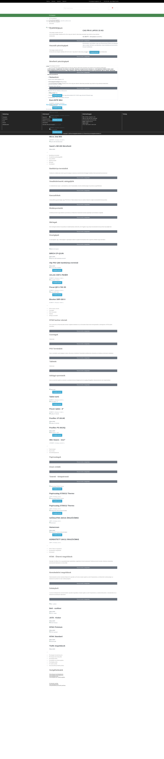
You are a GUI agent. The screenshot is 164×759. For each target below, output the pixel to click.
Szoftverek (51, 545)
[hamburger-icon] (118, 14)
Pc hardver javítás (53, 663)
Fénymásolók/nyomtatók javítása (56, 665)
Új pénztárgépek (56, 28)
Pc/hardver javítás (53, 683)
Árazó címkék (55, 467)
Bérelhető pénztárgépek (54, 21)
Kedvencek (53, 1)
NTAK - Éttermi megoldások (60, 557)
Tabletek (51, 313)
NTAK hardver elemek (54, 308)
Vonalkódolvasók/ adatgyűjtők (61, 181)
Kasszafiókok (52, 158)
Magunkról (64, 1)
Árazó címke (52, 450)
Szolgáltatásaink (53, 652)
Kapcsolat (59, 1)
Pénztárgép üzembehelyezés (56, 674)
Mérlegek (51, 162)
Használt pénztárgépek (54, 20)
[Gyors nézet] (51, 95)
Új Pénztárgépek (53, 18)
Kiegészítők (51, 152)
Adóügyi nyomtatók (53, 315)
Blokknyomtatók (52, 160)
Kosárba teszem (57, 95)
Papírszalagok (52, 449)
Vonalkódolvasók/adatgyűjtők (55, 157)
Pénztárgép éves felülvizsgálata (56, 660)
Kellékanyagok (52, 446)
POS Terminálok (52, 312)
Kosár (4, 120)
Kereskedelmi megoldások (55, 550)
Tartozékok (51, 23)
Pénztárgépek (52, 15)
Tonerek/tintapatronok (54, 452)
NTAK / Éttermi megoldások (55, 548)
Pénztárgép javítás (53, 662)
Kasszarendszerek (53, 305)
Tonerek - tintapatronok (59, 477)
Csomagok (51, 310)
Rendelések (5, 118)
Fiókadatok (5, 117)
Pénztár (4, 122)
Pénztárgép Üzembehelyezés (55, 655)
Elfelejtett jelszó (6, 124)
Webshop (48, 1)
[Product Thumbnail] (80, 27)
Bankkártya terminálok (54, 155)
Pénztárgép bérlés (53, 658)
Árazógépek (52, 164)
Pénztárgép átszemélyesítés (55, 656)
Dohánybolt (51, 552)
